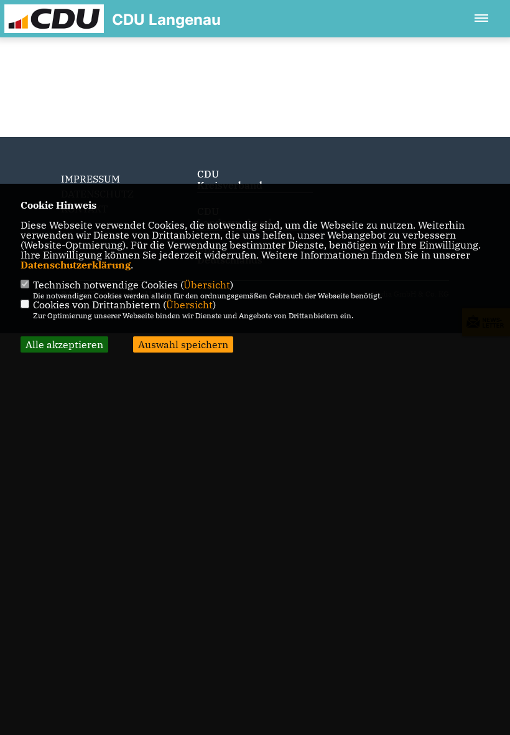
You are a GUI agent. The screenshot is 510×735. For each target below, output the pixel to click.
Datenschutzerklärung (76, 264)
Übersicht (206, 284)
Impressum (90, 179)
